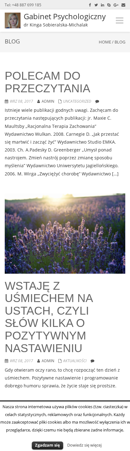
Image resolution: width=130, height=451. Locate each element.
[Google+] (116, 4)
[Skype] (108, 4)
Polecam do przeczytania (47, 82)
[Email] (123, 4)
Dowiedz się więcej (84, 445)
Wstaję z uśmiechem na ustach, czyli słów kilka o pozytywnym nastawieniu (48, 317)
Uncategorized (77, 101)
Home (105, 42)
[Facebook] (90, 4)
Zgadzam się (47, 445)
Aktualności (74, 360)
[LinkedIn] (102, 4)
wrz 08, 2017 (21, 101)
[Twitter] (96, 4)
